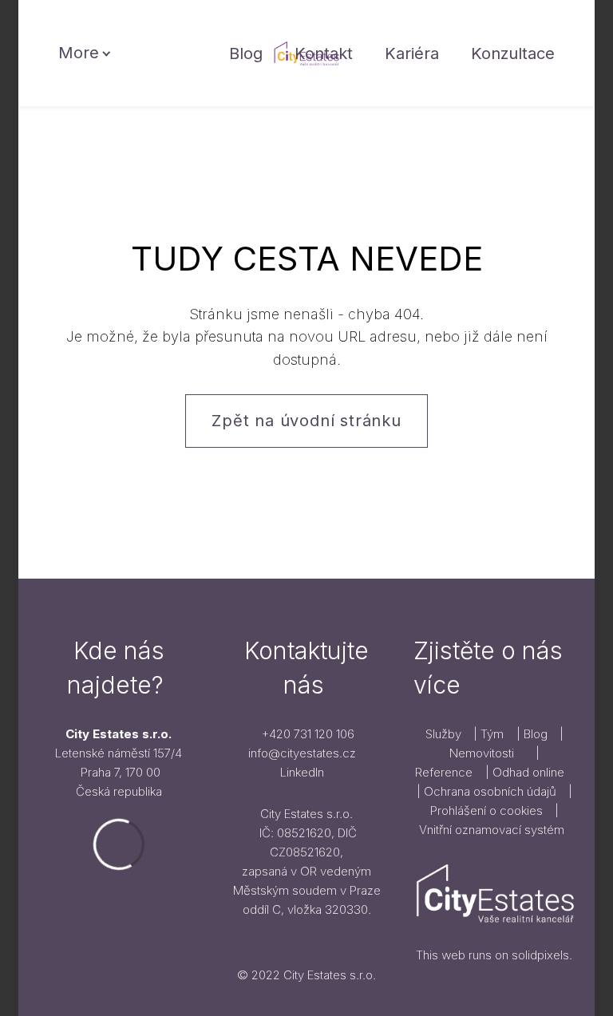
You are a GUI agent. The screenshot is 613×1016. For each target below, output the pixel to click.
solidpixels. (542, 955)
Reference (444, 772)
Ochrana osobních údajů (492, 791)
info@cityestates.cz (302, 753)
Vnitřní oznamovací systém (491, 829)
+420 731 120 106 (308, 733)
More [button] (78, 52)
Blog (537, 733)
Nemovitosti (481, 753)
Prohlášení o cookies (486, 810)
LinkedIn (302, 772)
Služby (445, 733)
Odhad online (528, 772)
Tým (492, 733)
